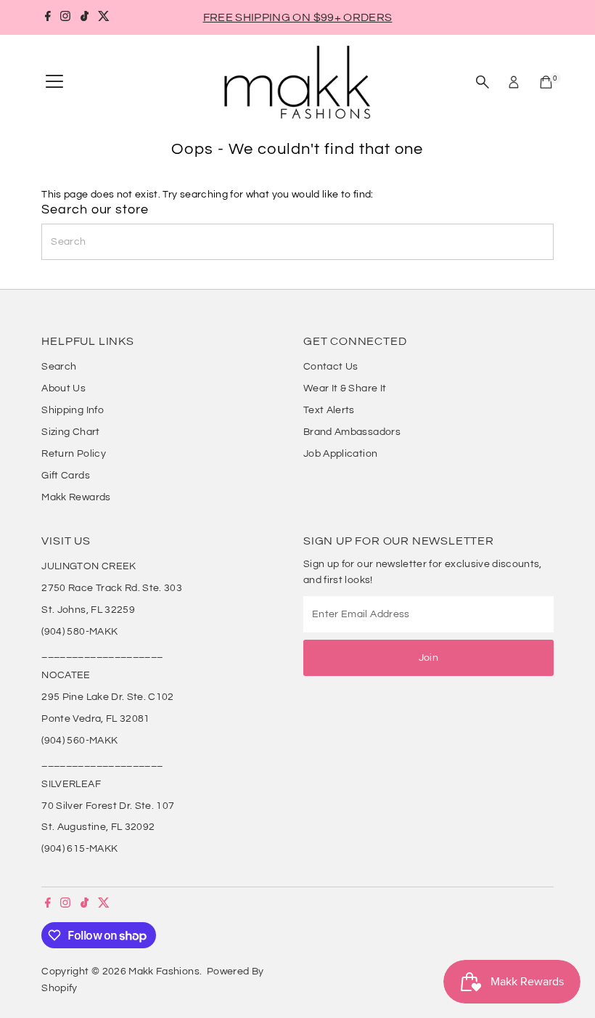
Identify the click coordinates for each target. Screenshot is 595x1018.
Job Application (340, 454)
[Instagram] (65, 17)
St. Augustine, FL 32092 (98, 827)
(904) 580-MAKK (79, 632)
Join (428, 658)
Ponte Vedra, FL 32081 (95, 719)
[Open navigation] (54, 82)
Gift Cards (65, 476)
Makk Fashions (164, 971)
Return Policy (73, 454)
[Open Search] (482, 82)
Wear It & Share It (344, 388)
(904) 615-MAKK (79, 849)
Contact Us (330, 367)
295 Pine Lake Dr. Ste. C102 (107, 697)
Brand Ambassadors (352, 432)
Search (58, 367)
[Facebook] (47, 17)
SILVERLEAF (71, 784)
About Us (63, 388)
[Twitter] (103, 17)
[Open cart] (546, 82)
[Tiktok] (84, 17)
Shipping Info (72, 410)
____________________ (102, 653)
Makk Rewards (75, 497)
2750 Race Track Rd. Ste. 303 (111, 588)
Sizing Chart (70, 432)
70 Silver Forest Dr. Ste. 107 (107, 806)
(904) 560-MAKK (79, 741)
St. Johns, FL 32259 (88, 610)
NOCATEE (65, 675)
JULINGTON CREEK (88, 566)
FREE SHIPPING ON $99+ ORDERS (298, 17)
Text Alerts (329, 410)
